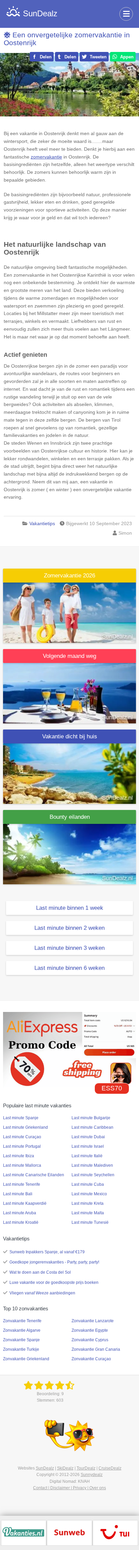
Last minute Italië (87, 1156)
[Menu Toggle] (126, 14)
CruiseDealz (110, 1468)
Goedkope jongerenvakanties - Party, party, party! (54, 1262)
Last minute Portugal (22, 1146)
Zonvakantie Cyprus (90, 1339)
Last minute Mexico (89, 1194)
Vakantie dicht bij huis (69, 736)
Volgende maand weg (69, 656)
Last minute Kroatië (20, 1222)
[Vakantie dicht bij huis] (69, 773)
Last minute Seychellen (93, 1175)
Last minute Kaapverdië (25, 1203)
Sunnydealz (92, 1474)
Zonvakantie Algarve (21, 1330)
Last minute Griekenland (25, 1127)
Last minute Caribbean (92, 1127)
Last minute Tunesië (90, 1222)
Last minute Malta (88, 1213)
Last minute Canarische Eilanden (33, 1175)
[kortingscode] (69, 1049)
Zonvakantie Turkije (21, 1349)
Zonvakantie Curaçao (91, 1359)
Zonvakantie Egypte (90, 1330)
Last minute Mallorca (22, 1165)
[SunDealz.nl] (50, 1386)
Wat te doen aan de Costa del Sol (40, 1272)
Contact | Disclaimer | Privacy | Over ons (69, 1488)
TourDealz (86, 1468)
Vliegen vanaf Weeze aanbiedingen (42, 1293)
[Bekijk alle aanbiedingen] (23, 1532)
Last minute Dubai (88, 1136)
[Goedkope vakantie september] (69, 693)
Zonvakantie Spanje (21, 1339)
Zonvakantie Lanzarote (93, 1320)
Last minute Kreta (88, 1203)
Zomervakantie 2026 (69, 575)
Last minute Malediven (92, 1165)
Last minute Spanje (20, 1117)
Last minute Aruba (19, 1213)
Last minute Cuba (88, 1184)
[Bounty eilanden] (69, 853)
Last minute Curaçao (22, 1136)
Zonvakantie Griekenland (26, 1359)
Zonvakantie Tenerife (22, 1320)
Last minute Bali (17, 1194)
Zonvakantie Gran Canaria (96, 1349)
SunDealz (45, 1468)
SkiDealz (65, 1468)
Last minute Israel (88, 1146)
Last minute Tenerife (21, 1184)
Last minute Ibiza (18, 1156)
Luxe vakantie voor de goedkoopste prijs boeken (54, 1282)
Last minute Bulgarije (91, 1117)
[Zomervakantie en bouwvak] (69, 612)
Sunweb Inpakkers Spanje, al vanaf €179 (47, 1252)
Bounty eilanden (70, 817)
